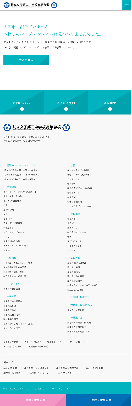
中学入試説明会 (36, 400)
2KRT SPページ (74, 241)
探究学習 (71, 197)
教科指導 (71, 183)
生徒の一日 (72, 227)
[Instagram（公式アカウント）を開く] (6, 149)
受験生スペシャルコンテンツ (22, 165)
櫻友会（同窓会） (12, 373)
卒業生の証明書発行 (76, 326)
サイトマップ (66, 341)
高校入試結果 (73, 271)
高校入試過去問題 (75, 276)
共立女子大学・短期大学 (14, 276)
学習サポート (73, 192)
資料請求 (110, 103)
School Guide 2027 (11, 328)
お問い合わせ (22, 103)
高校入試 (75, 257)
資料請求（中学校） (12, 346)
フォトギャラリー (75, 245)
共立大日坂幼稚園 (94, 368)
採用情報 (51, 341)
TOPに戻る (26, 60)
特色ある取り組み (75, 201)
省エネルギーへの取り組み (15, 245)
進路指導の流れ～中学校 (14, 267)
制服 (5, 214)
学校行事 (71, 218)
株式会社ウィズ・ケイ (40, 373)
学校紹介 (11, 186)
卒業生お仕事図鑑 (11, 288)
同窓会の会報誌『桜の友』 (79, 322)
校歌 (5, 205)
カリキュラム (73, 179)
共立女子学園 (10, 368)
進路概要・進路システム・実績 (17, 262)
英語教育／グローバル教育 (79, 188)
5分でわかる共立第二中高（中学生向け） (22, 174)
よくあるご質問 (10, 341)
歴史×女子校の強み (12, 196)
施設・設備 (8, 209)
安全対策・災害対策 (12, 223)
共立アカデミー (66, 373)
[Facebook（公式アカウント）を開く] (38, 149)
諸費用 (6, 250)
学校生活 (75, 213)
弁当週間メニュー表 (76, 232)
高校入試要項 (73, 267)
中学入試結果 (9, 310)
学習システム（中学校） (78, 170)
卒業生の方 (76, 317)
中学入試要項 (9, 305)
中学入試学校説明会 (12, 301)
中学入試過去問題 (11, 314)
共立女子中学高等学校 (67, 368)
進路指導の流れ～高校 (13, 271)
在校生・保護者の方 (81, 305)
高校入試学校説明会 (76, 262)
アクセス (7, 236)
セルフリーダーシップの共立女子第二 (20, 191)
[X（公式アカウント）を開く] (22, 149)
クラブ (70, 223)
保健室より (8, 227)
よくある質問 (66, 103)
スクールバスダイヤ (34, 341)
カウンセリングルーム (13, 232)
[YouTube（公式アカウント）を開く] (30, 149)
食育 (69, 236)
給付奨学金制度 (10, 318)
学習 (72, 165)
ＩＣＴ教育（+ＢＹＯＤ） (79, 206)
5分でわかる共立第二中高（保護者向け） (22, 179)
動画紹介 (7, 218)
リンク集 (71, 250)
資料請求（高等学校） (39, 346)
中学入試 (11, 296)
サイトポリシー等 (60, 388)
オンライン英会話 (75, 310)
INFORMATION (79, 297)
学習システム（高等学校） (79, 174)
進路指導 (11, 257)
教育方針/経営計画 (12, 200)
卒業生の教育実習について (79, 331)
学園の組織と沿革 (11, 241)
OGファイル (13, 283)
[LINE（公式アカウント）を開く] (14, 149)
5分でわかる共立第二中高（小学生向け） (22, 170)
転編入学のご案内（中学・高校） (18, 323)
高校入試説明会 (102, 400)
